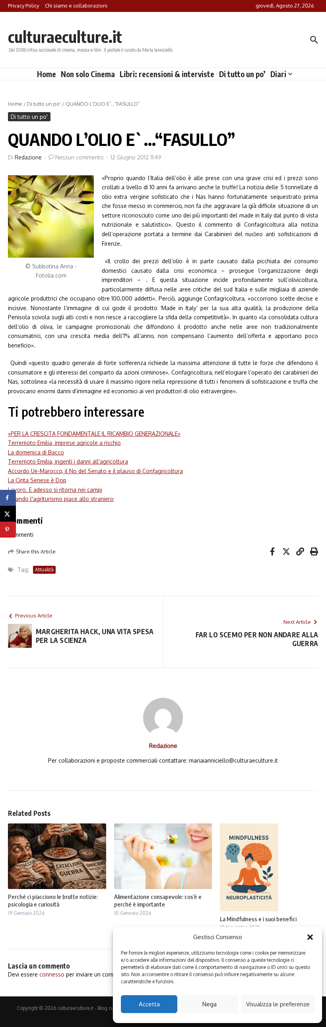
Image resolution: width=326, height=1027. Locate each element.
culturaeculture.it (65, 37)
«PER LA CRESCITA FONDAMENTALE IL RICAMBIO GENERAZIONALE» (94, 433)
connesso (51, 974)
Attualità (44, 570)
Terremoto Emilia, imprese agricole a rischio (64, 442)
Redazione (28, 157)
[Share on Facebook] (8, 498)
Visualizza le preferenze (278, 1004)
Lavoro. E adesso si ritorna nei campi (55, 489)
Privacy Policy (23, 5)
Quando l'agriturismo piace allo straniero (61, 498)
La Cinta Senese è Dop (37, 480)
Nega (209, 1004)
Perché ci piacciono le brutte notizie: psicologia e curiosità (53, 900)
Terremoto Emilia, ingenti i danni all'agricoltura (68, 461)
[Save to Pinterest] (8, 530)
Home (46, 74)
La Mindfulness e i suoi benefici (258, 918)
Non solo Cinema (88, 74)
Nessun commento (79, 157)
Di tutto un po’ (242, 74)
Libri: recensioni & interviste (167, 74)
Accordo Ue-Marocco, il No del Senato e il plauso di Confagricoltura (95, 471)
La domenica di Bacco (36, 452)
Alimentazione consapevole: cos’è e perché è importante (158, 900)
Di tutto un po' (44, 104)
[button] (310, 937)
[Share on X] (8, 514)
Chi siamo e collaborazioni (76, 5)
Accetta (149, 1004)
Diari (278, 74)
